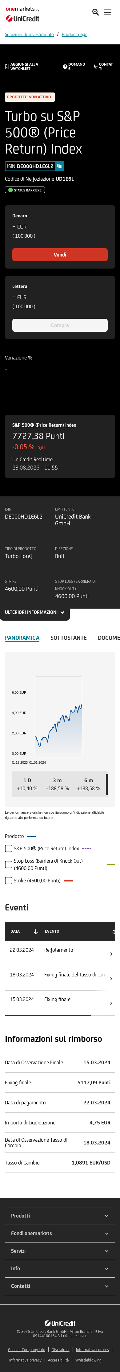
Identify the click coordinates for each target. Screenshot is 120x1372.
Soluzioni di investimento (29, 34)
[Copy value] (59, 166)
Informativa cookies (92, 1349)
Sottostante (68, 637)
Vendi (60, 255)
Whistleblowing (88, 1360)
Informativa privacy (25, 1360)
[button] (27, 784)
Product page (74, 34)
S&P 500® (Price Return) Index (44, 425)
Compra (60, 325)
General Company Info (26, 1349)
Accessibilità (58, 1360)
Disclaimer (61, 1349)
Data (15, 931)
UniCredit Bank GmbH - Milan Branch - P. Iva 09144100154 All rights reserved (67, 1333)
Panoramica (22, 637)
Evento (52, 931)
